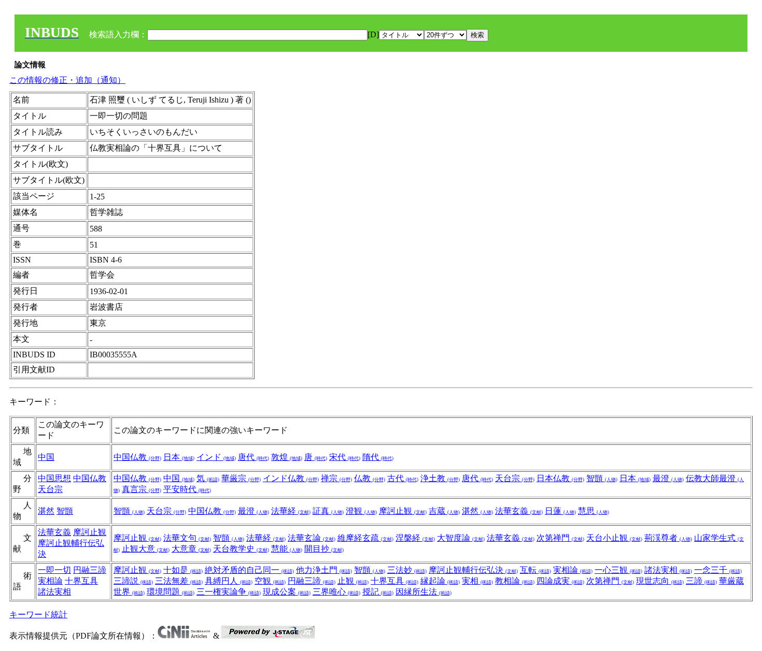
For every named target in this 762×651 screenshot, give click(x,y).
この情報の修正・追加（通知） (67, 80)
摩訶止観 (403, 511)
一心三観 (618, 570)
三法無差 (179, 580)
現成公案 (287, 591)
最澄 (668, 478)
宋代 (344, 457)
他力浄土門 (324, 570)
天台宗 (50, 489)
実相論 (50, 580)
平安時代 (187, 489)
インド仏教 (291, 478)
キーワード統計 (38, 614)
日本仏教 (560, 478)
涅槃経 (415, 537)
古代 (402, 478)
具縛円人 (228, 580)
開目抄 (324, 548)
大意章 (191, 548)
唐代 (253, 457)
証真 (328, 511)
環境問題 (170, 591)
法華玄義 (519, 511)
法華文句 (187, 537)
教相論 (514, 580)
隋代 (377, 457)
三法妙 (407, 570)
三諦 (701, 580)
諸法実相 (54, 591)
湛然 (46, 511)
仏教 (369, 478)
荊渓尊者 (668, 537)
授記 (377, 591)
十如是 (183, 570)
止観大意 (146, 548)
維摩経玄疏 (365, 537)
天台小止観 (614, 537)
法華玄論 (311, 537)
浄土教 (440, 478)
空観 (270, 580)
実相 (477, 580)
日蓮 (560, 511)
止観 (353, 580)
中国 (46, 457)
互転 (535, 570)
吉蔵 (444, 511)
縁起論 (440, 580)
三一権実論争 (228, 591)
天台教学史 (241, 548)
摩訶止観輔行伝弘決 (473, 570)
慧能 (286, 548)
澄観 (361, 511)
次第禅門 (560, 537)
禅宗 (336, 478)
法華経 (291, 511)
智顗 (601, 478)
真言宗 (141, 489)
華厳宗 (241, 478)
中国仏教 (137, 457)
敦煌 (286, 457)
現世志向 (660, 580)
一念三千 (718, 570)
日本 (178, 457)
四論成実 (560, 580)
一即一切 (54, 570)
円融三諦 (89, 570)
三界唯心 (336, 591)
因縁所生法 (423, 591)
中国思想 (54, 478)
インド (216, 457)
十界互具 (81, 580)
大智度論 (461, 537)
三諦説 (133, 580)
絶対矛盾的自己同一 (249, 570)
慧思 (593, 511)
